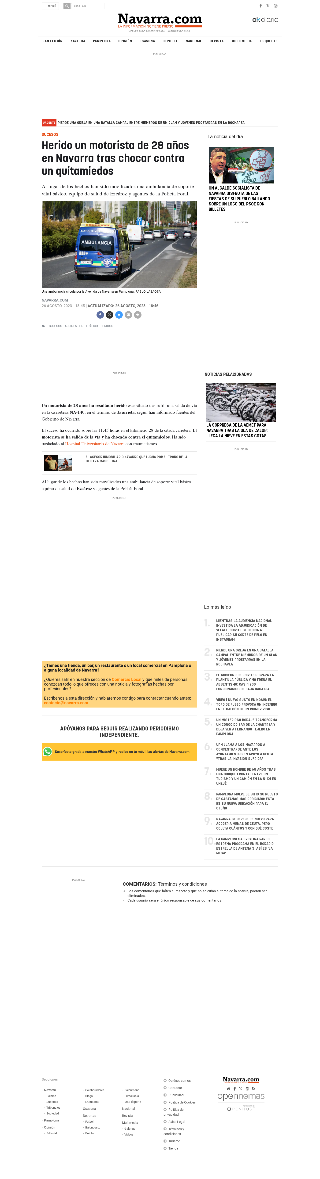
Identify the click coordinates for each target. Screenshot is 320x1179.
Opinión (125, 41)
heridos (106, 326)
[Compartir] (100, 314)
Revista (217, 41)
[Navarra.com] (160, 19)
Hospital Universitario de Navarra (94, 443)
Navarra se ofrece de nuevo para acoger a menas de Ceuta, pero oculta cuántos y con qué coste (245, 823)
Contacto (175, 1088)
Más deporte (132, 1102)
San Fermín (52, 41)
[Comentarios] (137, 314)
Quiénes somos (179, 1081)
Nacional (194, 41)
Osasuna (147, 41)
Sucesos (52, 1102)
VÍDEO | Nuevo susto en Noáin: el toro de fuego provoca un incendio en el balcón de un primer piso (246, 704)
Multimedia (241, 41)
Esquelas (269, 41)
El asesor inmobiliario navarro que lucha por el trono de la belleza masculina (136, 459)
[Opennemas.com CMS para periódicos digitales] (241, 1101)
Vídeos (129, 1134)
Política (51, 1096)
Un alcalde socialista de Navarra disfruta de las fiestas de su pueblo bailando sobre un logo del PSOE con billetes (239, 199)
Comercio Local (126, 679)
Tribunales (53, 1107)
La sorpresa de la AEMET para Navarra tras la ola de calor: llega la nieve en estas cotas (237, 430)
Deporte (170, 41)
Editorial (51, 1133)
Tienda (173, 1148)
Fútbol (89, 1121)
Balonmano (131, 1090)
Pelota (89, 1133)
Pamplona (102, 41)
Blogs (89, 1096)
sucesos (55, 326)
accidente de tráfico (81, 326)
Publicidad (176, 1095)
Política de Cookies (182, 1102)
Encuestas (92, 1102)
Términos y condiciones (182, 884)
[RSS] (253, 1089)
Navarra (78, 41)
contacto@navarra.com (66, 702)
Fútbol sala (131, 1096)
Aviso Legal (176, 1122)
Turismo (174, 1141)
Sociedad (52, 1113)
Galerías (129, 1128)
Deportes (89, 1116)
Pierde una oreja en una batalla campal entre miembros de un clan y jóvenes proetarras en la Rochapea (151, 123)
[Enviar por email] (128, 314)
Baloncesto (92, 1127)
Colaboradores (94, 1090)
